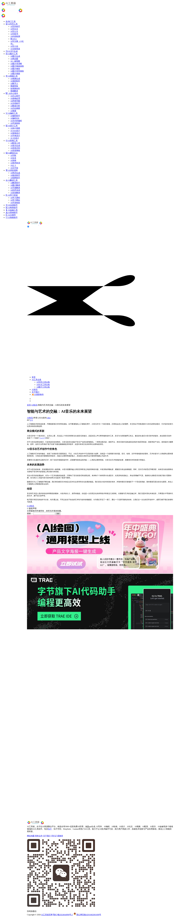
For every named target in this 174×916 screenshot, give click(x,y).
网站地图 (31, 836)
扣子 (50, 829)
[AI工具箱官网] (39, 224)
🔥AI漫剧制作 (38, 394)
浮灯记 (54, 836)
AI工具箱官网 (47, 915)
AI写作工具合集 (43, 382)
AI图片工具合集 (43, 387)
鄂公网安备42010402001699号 (88, 915)
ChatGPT (42, 438)
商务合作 (39, 836)
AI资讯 (35, 390)
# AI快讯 (30, 506)
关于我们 (35, 392)
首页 (34, 377)
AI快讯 (34, 405)
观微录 (60, 836)
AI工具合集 (36, 380)
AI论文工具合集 (43, 385)
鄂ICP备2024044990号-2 (63, 915)
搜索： (30, 513)
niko (49, 418)
